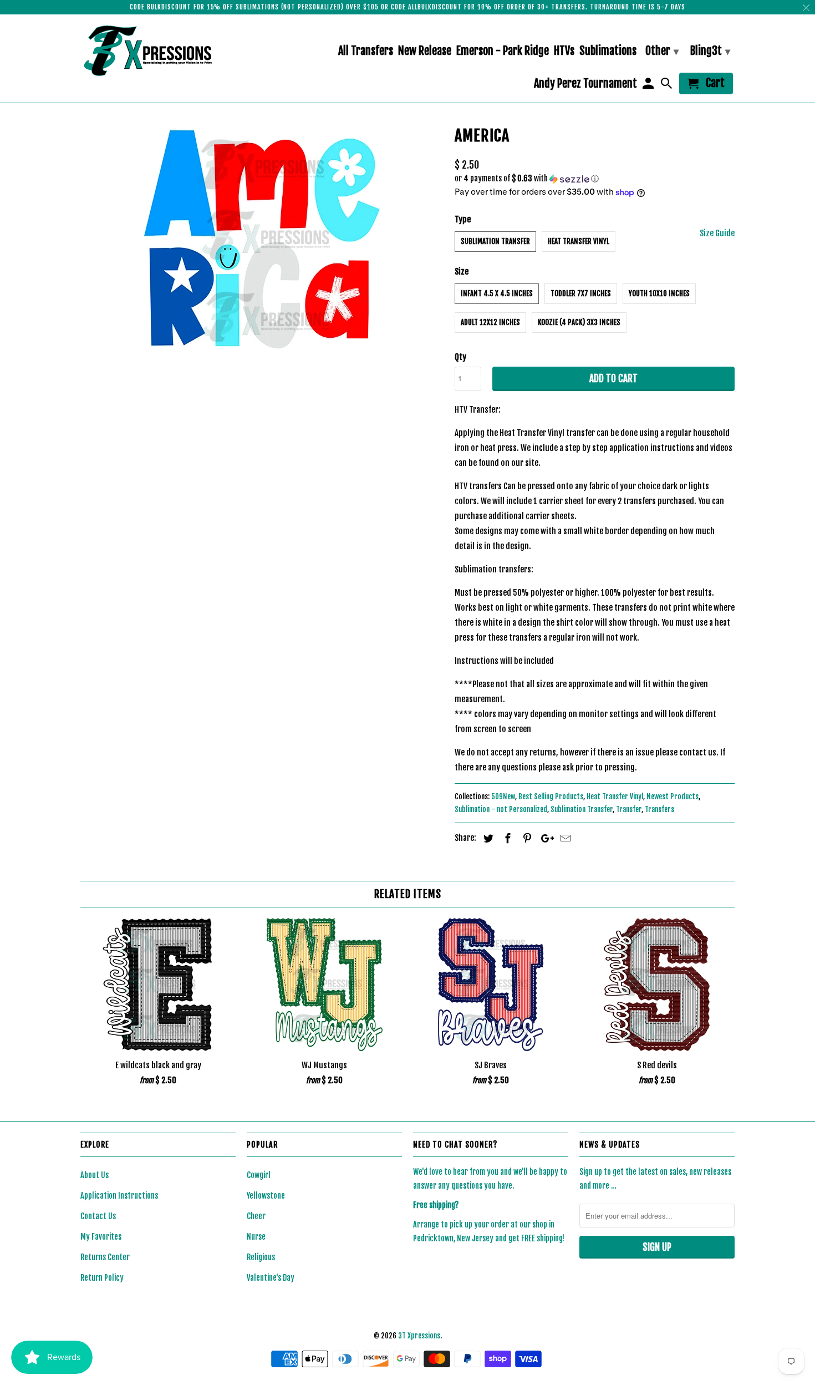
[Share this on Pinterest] (525, 838)
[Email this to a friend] (564, 838)
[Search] (667, 85)
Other (662, 51)
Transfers (659, 809)
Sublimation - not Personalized (501, 809)
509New (503, 796)
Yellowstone (266, 1195)
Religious (261, 1257)
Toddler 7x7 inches (581, 293)
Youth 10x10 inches (659, 293)
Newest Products (672, 796)
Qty (460, 357)
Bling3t (710, 51)
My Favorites (100, 1236)
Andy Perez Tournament (585, 84)
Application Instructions (119, 1195)
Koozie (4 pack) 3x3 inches (579, 322)
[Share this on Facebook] (506, 838)
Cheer (256, 1216)
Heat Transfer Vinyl (578, 241)
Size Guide (717, 233)
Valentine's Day (270, 1277)
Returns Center (105, 1257)
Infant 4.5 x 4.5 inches (497, 293)
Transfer (628, 809)
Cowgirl (259, 1175)
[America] (262, 240)
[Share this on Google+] (544, 838)
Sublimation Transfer (495, 241)
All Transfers (365, 51)
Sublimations (607, 51)
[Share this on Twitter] (487, 838)
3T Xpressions (419, 1335)
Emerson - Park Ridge (502, 51)
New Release (424, 51)
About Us (94, 1175)
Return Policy (102, 1277)
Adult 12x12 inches (490, 322)
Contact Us (98, 1216)
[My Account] (648, 85)
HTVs (564, 51)
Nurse (256, 1236)
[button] (595, 179)
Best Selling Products (550, 796)
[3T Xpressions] (158, 50)
